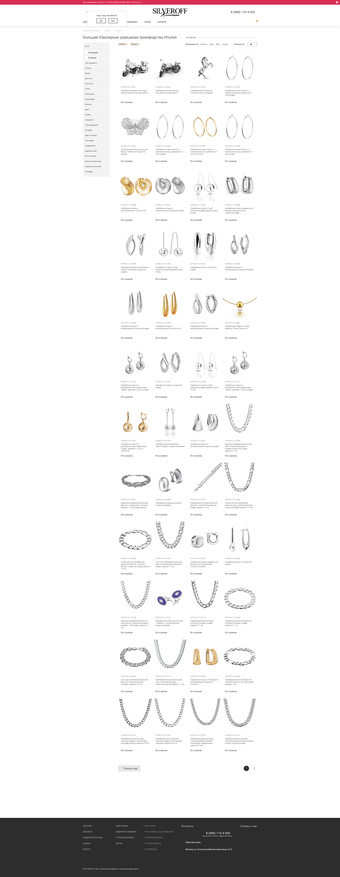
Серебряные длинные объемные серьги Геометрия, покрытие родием (135, 269)
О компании (150, 849)
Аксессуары (122, 826)
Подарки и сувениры (126, 832)
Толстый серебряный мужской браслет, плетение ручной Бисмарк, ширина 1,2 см (134, 682)
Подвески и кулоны (93, 838)
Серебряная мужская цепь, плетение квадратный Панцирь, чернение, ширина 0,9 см (169, 741)
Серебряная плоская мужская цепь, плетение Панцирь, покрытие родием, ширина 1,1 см (170, 682)
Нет (113, 21)
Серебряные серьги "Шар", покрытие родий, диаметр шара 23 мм (204, 210)
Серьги (86, 849)
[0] (255, 22)
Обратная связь (193, 842)
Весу (218, 44)
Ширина (203, 44)
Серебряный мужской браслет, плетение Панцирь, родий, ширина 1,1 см (238, 623)
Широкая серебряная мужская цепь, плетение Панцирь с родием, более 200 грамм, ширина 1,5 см (238, 447)
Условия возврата (153, 838)
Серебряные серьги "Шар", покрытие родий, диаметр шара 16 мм (204, 387)
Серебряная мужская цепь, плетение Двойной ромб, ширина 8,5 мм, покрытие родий (239, 741)
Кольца (86, 843)
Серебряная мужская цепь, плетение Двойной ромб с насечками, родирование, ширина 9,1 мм (202, 742)
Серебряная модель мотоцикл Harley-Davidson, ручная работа (134, 92)
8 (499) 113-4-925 (218, 833)
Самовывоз (132, 22)
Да (101, 21)
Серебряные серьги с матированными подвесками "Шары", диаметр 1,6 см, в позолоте (133, 447)
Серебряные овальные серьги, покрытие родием (169, 504)
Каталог (86, 22)
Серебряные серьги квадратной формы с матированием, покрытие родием (204, 564)
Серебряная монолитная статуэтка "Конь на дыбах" (202, 92)
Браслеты (88, 832)
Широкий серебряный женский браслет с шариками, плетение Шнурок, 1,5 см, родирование (134, 505)
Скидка (225, 44)
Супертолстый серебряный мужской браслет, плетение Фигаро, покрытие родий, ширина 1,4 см (135, 565)
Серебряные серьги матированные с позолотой (133, 209)
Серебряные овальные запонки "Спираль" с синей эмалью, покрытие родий (169, 623)
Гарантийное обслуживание (158, 832)
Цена (212, 44)
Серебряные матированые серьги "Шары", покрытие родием (170, 445)
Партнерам (150, 826)
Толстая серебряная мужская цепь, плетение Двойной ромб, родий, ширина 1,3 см (169, 564)
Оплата (147, 22)
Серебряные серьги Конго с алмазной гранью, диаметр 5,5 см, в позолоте (203, 151)
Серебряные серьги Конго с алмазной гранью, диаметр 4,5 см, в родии (238, 151)
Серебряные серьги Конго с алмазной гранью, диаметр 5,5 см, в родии (169, 151)
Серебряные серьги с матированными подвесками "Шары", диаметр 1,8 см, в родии (135, 387)
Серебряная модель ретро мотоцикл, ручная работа (167, 92)
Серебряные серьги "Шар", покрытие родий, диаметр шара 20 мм (169, 269)
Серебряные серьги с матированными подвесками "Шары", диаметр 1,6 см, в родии (239, 387)
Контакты (162, 22)
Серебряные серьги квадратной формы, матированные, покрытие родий (239, 210)
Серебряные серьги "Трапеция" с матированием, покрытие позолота (204, 682)
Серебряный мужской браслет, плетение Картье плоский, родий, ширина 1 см (239, 682)
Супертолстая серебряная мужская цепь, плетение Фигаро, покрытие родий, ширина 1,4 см (239, 505)
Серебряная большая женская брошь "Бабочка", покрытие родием (134, 151)
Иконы (119, 843)
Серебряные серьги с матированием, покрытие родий (204, 445)
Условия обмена (152, 843)
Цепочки (87, 826)
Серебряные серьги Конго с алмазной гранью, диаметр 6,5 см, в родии (238, 93)
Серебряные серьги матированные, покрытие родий (170, 209)
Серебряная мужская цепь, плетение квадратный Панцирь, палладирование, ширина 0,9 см (135, 741)
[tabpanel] (135, 67)
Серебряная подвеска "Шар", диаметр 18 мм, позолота (237, 327)
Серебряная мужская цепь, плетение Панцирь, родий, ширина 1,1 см (202, 623)
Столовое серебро (125, 838)
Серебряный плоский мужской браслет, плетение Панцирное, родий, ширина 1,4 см (203, 505)
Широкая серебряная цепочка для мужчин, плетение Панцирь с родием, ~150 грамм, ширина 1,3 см (135, 624)
